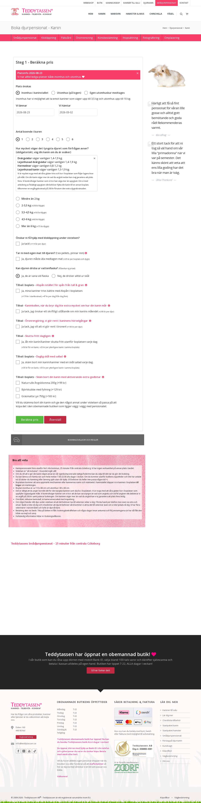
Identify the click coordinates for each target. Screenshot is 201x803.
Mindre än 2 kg (30, 198)
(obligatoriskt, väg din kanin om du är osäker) (52, 150)
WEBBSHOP (88, 3)
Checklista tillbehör (171, 720)
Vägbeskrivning (169, 756)
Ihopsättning (130, 37)
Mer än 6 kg (35, 226)
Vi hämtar (65, 105)
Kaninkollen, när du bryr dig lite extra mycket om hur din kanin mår (66, 305)
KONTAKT (184, 3)
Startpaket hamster (171, 730)
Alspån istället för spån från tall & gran (60, 285)
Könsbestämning (108, 37)
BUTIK (99, 3)
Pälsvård (66, 37)
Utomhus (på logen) (69, 92)
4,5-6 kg (33, 219)
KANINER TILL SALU (131, 3)
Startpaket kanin (170, 725)
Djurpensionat (176, 28)
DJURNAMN (148, 3)
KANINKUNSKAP (113, 3)
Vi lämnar (21, 105)
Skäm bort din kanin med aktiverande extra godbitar (69, 377)
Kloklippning (48, 37)
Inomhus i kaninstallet (35, 92)
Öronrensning (84, 37)
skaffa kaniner (96, 763)
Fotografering (151, 37)
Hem (165, 28)
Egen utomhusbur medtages (107, 92)
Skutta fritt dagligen (38, 336)
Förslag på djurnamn (172, 740)
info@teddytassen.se (26, 743)
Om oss (166, 761)
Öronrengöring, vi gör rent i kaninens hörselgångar (57, 320)
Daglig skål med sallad (49, 356)
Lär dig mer (167, 715)
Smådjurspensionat (25, 37)
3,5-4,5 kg (34, 212)
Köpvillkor (167, 750)
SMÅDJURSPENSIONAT (166, 3)
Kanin (187, 28)
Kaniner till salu (169, 710)
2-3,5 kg (33, 205)
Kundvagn (167, 745)
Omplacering (171, 37)
